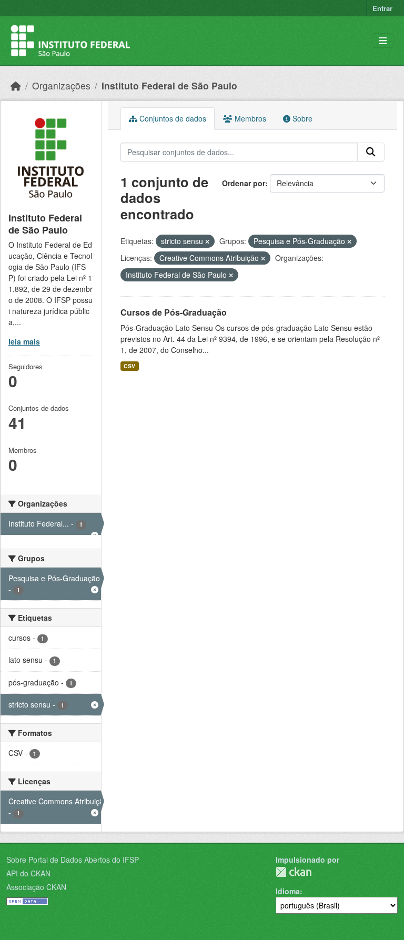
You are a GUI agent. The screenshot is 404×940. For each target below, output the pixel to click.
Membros (249, 118)
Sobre (301, 118)
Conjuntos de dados (171, 118)
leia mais (24, 341)
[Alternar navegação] (382, 40)
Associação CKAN (36, 887)
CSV (129, 366)
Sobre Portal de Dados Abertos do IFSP (72, 859)
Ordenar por (243, 183)
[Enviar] (371, 152)
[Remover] (207, 241)
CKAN (293, 871)
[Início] (16, 85)
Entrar (382, 8)
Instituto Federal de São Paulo (169, 85)
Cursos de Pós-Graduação (173, 312)
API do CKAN (28, 873)
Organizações (61, 85)
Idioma (288, 891)
